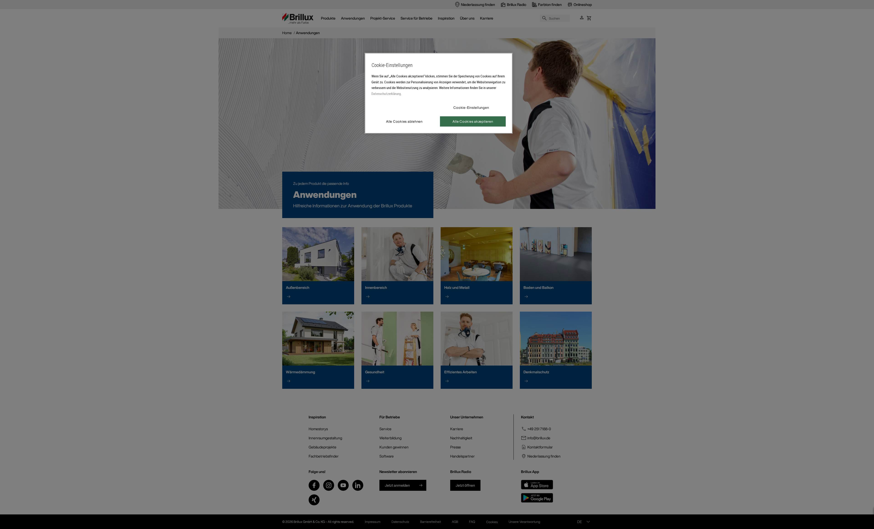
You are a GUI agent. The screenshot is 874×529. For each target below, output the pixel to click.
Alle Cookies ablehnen (404, 121)
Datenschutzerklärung (386, 94)
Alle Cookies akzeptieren (472, 121)
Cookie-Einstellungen (471, 107)
